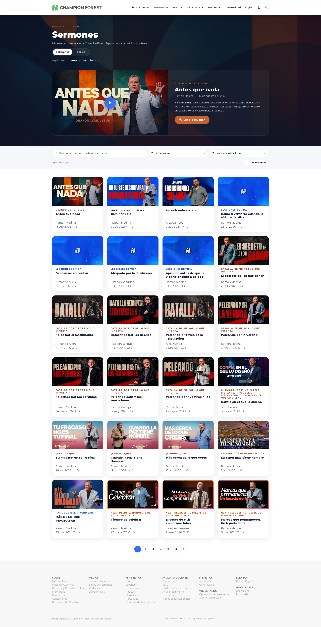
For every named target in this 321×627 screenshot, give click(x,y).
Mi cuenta (205, 581)
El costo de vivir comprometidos (178, 521)
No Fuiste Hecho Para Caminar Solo (127, 212)
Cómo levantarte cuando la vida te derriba (242, 215)
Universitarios (133, 588)
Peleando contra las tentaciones (126, 398)
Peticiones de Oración (65, 602)
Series (81, 51)
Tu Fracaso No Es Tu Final (75, 457)
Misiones (131, 595)
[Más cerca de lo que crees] (188, 435)
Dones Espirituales (210, 597)
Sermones (75, 34)
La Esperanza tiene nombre (242, 457)
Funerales (168, 595)
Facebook (173, 618)
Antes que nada (197, 89)
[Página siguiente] (183, 549)
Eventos (178, 7)
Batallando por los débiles (131, 335)
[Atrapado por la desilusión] (132, 250)
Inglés (249, 7)
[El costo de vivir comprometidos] (188, 494)
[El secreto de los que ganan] (243, 250)
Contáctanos (59, 598)
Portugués (132, 598)
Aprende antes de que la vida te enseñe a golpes (185, 274)
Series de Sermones (100, 584)
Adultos (130, 591)
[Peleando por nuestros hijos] (188, 371)
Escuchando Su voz (181, 210)
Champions (242, 590)
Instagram (200, 618)
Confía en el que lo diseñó (241, 402)
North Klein (242, 594)
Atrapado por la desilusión (131, 273)
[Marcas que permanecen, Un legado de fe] (243, 494)
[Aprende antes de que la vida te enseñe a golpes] (188, 250)
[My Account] (258, 8)
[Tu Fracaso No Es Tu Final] (77, 435)
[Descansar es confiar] (77, 250)
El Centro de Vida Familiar (141, 602)
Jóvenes (130, 584)
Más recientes (257, 162)
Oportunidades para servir (214, 594)
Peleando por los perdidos (76, 397)
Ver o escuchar (194, 119)
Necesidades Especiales (176, 598)
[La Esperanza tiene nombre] (243, 435)
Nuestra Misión (61, 581)
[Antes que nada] (110, 102)
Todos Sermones (99, 581)
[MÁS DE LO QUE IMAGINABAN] (77, 494)
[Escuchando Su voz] (188, 191)
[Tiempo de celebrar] (132, 494)
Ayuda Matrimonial (173, 591)
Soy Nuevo (169, 581)
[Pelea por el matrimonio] (77, 309)
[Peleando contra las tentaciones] (132, 371)
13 (175, 548)
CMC (165, 584)
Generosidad (233, 7)
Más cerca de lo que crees (186, 457)
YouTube (186, 618)
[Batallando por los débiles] (132, 309)
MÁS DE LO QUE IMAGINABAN (68, 518)
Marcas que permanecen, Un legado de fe (241, 521)
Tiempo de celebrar (126, 519)
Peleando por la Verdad (239, 335)
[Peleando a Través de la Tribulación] (188, 309)
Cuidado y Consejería (175, 588)
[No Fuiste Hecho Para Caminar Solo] (132, 191)
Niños (129, 581)
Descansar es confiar (72, 273)
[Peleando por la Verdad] (243, 309)
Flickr (212, 618)
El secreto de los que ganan (242, 275)
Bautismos (58, 595)
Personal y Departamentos (68, 588)
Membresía (58, 591)
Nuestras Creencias (63, 584)
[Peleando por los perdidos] (77, 371)
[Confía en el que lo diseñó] (243, 371)
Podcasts (94, 588)
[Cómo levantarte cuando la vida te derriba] (243, 191)
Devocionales (97, 591)
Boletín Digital (244, 581)
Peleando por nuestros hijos (188, 397)
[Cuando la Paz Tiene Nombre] (132, 435)
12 (168, 548)
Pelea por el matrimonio (74, 335)
